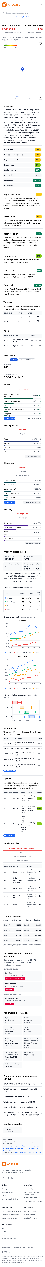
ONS (28, 1146)
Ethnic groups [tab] (22, 430)
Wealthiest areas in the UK (33, 1201)
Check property (7, 1192)
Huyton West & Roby (30, 1044)
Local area (14, 360)
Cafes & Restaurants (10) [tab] (22, 856)
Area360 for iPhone (30, 1218)
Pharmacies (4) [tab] (22, 860)
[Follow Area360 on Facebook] (3, 1178)
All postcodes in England (10, 1199)
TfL (37, 1148)
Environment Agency (14, 1148)
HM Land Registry (8, 1146)
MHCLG (5, 1148)
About (4, 1232)
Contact (4, 1235)
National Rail (7, 1150)
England (5, 37)
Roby (9, 40)
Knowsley (24, 37)
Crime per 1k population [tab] (22, 389)
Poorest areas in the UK (32, 1198)
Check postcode (7, 1189)
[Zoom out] (40, 94)
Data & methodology (9, 1238)
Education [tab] (22, 467)
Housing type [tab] (22, 518)
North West (14, 37)
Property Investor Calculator (11, 1211)
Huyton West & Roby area (26, 360)
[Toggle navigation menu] (41, 4)
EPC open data (35, 1146)
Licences (30, 1248)
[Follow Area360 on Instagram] (8, 1178)
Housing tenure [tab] (22, 514)
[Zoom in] (40, 91)
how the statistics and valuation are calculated (27, 1152)
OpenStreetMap (30, 1148)
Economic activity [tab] (22, 475)
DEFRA (23, 1148)
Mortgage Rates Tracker (10, 1215)
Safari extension (29, 1215)
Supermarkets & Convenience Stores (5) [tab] (22, 848)
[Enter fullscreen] (40, 44)
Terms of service (19, 1248)
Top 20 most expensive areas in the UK (32, 1193)
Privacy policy (6, 1248)
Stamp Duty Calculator (9, 1218)
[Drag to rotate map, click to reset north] (40, 97)
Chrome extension (30, 1211)
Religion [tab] (22, 434)
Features (5, 1196)
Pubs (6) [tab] (22, 852)
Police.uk (16, 1146)
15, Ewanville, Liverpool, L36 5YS (25, 748)
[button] (22, 69)
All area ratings (29, 1189)
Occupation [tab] (23, 471)
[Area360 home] (11, 4)
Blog (3, 1228)
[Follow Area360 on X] (12, 1178)
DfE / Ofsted (23, 1146)
